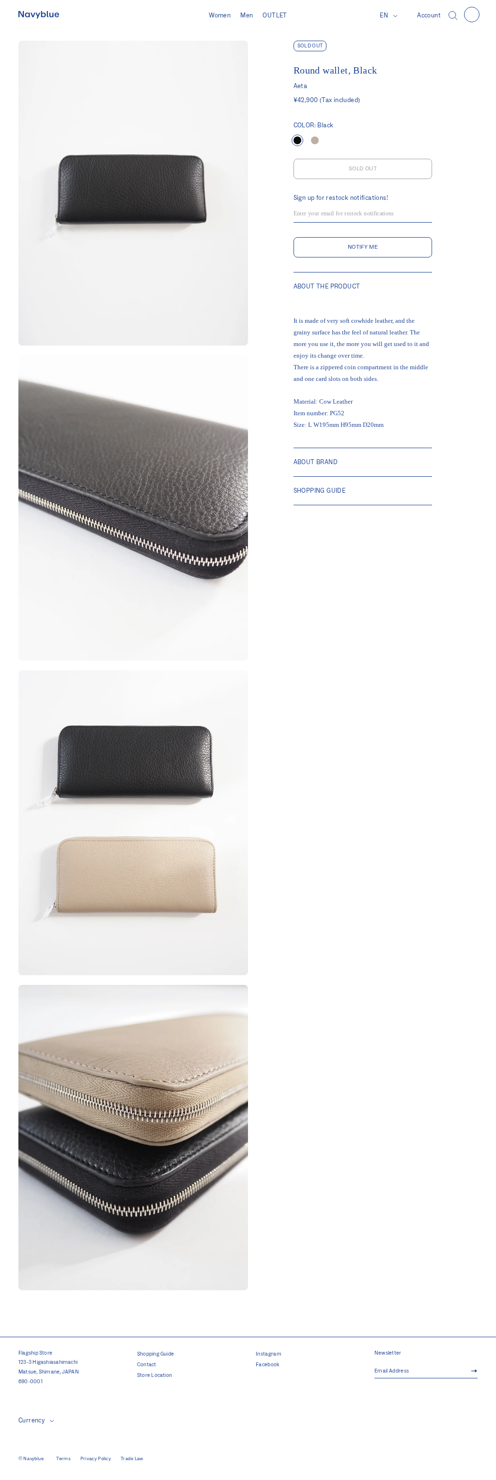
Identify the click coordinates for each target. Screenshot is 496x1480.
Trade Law (132, 1459)
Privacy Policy (95, 1459)
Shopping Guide (155, 1354)
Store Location (154, 1375)
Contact (146, 1364)
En (384, 15)
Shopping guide (319, 491)
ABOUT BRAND (316, 462)
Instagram (268, 1354)
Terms (63, 1459)
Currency (31, 1420)
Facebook (268, 1364)
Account (429, 15)
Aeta (301, 86)
